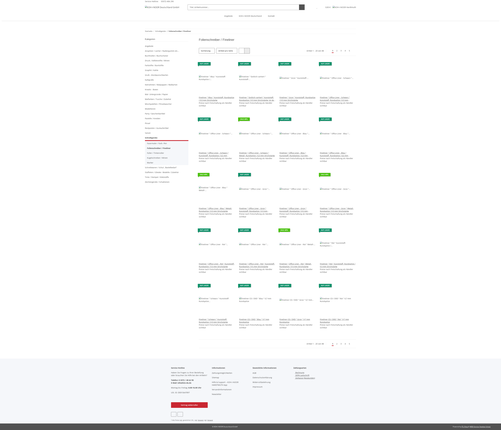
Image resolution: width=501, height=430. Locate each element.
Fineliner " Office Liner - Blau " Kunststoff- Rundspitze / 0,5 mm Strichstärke (334, 154)
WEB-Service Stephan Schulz (480, 427)
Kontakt (271, 16)
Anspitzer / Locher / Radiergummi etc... (162, 51)
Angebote (228, 16)
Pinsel (147, 123)
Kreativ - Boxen (151, 89)
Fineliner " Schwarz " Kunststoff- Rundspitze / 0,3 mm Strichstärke (213, 320)
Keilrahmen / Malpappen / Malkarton (161, 84)
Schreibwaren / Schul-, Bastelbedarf (160, 167)
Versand (200, 420)
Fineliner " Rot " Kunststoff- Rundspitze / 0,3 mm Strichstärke (337, 265)
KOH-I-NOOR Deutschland (250, 16)
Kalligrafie (149, 80)
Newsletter (216, 394)
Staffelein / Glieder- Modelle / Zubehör (162, 172)
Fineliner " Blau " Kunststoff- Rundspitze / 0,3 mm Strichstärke (216, 98)
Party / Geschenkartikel (155, 113)
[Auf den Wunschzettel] (230, 64)
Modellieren (150, 109)
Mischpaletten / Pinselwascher (158, 104)
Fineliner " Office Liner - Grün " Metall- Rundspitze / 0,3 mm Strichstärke (337, 209)
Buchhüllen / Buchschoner (156, 55)
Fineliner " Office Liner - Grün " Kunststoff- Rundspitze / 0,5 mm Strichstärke (293, 210)
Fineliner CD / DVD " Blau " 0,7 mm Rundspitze (254, 320)
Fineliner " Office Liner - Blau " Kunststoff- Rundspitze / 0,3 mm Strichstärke (293, 154)
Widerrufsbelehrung (261, 382)
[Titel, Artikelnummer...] (302, 7)
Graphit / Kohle (151, 70)
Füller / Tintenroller (155, 153)
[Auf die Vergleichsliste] (224, 64)
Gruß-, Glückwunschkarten (156, 75)
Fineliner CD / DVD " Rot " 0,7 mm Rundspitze (334, 320)
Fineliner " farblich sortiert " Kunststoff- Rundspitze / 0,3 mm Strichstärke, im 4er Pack (257, 99)
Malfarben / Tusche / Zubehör (158, 99)
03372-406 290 (167, 1)
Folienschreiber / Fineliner (159, 148)
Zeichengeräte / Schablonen (157, 182)
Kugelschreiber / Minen (157, 158)
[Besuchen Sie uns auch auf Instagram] (180, 414)
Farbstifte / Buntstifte (154, 65)
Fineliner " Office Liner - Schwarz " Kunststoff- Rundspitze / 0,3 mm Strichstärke (335, 99)
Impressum (258, 387)
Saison (148, 133)
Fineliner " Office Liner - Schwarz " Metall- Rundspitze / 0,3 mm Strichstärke (257, 154)
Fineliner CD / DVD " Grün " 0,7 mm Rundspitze (294, 320)
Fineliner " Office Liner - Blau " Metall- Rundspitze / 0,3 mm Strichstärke (215, 209)
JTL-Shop (465, 427)
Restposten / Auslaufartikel (157, 128)
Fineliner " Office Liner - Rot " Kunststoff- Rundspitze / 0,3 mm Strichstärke (216, 265)
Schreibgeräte (151, 138)
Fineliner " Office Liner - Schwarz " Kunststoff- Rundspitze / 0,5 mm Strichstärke (214, 154)
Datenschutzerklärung (262, 377)
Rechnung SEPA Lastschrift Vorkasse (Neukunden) (305, 375)
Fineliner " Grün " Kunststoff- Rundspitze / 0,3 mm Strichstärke (297, 98)
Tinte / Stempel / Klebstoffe (157, 177)
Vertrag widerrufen (189, 405)
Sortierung (205, 51)
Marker (150, 162)
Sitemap (215, 377)
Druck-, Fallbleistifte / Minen (157, 60)
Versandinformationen (222, 389)
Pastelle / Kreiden (152, 118)
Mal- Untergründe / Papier (156, 94)
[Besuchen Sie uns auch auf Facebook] (173, 414)
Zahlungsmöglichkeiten (222, 373)
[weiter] (353, 51)
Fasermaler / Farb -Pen (157, 143)
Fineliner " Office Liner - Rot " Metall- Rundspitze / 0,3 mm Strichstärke (295, 265)
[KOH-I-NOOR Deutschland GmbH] (162, 7)
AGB (254, 373)
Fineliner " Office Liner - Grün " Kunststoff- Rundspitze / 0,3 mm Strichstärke (253, 210)
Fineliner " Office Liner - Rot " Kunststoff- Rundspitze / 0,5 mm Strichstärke (257, 265)
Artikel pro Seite (225, 51)
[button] (311, 7)
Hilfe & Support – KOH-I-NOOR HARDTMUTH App (225, 383)
